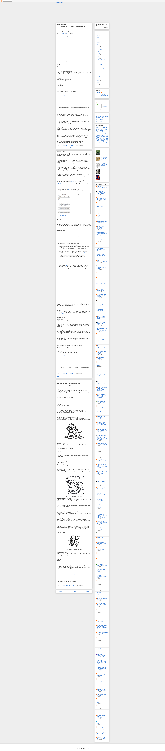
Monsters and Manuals (102, 221)
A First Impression (100, 500)
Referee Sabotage (100, 305)
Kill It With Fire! (100, 209)
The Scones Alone (101, 637)
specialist (103, 136)
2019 (98, 44)
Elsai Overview (99, 599)
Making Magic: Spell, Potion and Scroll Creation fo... (101, 65)
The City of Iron (100, 721)
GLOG (107, 142)
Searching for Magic (101, 422)
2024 (98, 37)
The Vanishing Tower (101, 272)
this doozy (68, 33)
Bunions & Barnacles (101, 694)
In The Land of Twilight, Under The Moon (102, 626)
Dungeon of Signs (101, 689)
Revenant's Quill (100, 339)
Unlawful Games (100, 537)
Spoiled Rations (100, 660)
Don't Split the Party (101, 429)
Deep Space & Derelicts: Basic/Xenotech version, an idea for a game (102, 377)
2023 (98, 39)
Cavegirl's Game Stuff (101, 374)
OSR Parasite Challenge (101, 621)
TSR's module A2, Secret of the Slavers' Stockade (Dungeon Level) (102, 205)
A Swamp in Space (101, 232)
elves (63, 375)
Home (74, 591)
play (99, 136)
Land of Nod (99, 448)
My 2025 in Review (100, 290)
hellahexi (99, 575)
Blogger (88, 748)
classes (97, 129)
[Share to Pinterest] (82, 145)
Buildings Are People (101, 527)
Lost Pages (99, 368)
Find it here (77, 58)
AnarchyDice (99, 648)
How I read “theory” (100, 285)
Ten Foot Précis (100, 102)
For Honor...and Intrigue (102, 732)
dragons (106, 141)
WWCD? (98, 300)
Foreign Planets (100, 254)
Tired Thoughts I (100, 644)
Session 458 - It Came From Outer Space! (104, 105)
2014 (98, 84)
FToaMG (99, 710)
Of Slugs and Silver (101, 243)
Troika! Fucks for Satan (101, 711)
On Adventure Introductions (102, 565)
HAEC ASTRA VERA (101, 401)
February (100, 76)
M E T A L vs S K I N (101, 698)
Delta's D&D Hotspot (101, 416)
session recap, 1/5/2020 (101, 543)
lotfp (65, 375)
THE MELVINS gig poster (101, 738)
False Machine (100, 248)
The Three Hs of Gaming (102, 632)
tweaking (101, 130)
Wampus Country (100, 459)
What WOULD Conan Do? (101, 301)
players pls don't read (100, 142)
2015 (98, 82)
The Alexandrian (100, 191)
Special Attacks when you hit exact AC (104, 158)
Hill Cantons (99, 277)
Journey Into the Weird (102, 598)
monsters (106, 130)
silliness (75, 587)
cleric (60, 375)
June (99, 56)
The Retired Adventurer (102, 333)
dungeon (97, 137)
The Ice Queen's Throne (102, 294)
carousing (72, 181)
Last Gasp (99, 493)
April (99, 73)
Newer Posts (59, 591)
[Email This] (77, 145)
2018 (98, 46)
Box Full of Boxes (101, 394)
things (101, 137)
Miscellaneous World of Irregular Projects (102, 643)
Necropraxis (99, 477)
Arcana (60, 245)
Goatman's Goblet (101, 521)
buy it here (62, 580)
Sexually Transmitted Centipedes (101, 559)
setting (104, 133)
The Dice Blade (100, 564)
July (99, 54)
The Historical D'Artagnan (101, 733)
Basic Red (99, 410)
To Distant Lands (100, 553)
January (100, 78)
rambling (97, 133)
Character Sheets (99, 119)
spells (89, 375)
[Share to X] (79, 145)
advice (106, 131)
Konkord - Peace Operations (102, 261)
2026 (98, 33)
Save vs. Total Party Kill (102, 238)
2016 (98, 80)
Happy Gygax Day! (100, 717)
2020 (98, 42)
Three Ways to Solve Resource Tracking (104, 177)
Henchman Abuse (101, 542)
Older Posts (88, 591)
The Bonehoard (100, 705)
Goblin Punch (100, 309)
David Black (62, 33)
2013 (98, 85)
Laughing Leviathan (101, 603)
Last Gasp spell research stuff (63, 183)
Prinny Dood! (99, 538)
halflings (97, 140)
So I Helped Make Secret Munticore (68, 383)
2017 (98, 47)
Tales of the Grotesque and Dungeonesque (102, 198)
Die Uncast (99, 684)
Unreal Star (99, 654)
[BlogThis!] (78, 145)
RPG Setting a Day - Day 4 (102, 681)
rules (67, 147)
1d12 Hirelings (99, 695)
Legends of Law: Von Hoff (101, 460)
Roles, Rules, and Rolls (102, 202)
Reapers (98, 588)
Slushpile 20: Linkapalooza (102, 187)
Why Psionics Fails (100, 222)
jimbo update (99, 358)
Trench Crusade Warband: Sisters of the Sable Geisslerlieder (102, 396)
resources (64, 147)
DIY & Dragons (100, 289)
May (99, 58)
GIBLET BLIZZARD (101, 322)
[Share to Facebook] (80, 145)
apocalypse (102, 139)
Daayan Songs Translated (100, 727)
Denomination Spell (60, 313)
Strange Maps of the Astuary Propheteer (101, 505)
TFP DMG (102, 141)
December (100, 49)
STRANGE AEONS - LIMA (102, 330)
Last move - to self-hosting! (102, 444)
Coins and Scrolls (101, 265)
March (99, 74)
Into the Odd (99, 260)
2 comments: (71, 373)
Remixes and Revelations (100, 382)
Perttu (59, 170)
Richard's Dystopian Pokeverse (101, 284)
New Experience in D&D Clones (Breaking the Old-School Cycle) (101, 424)
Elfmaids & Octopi (101, 215)
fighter (103, 137)
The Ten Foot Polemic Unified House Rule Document (102, 117)
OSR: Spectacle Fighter (101, 383)
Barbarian (102, 138)
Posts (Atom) (76, 595)
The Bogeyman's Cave (102, 487)
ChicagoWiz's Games (101, 443)
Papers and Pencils (101, 304)
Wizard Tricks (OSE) (101, 407)
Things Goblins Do (100, 533)
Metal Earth (99, 345)
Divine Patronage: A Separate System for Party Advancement (102, 311)
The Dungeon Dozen (101, 673)
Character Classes (99, 121)
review (70, 587)
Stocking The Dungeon (102, 667)
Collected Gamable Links (101, 633)
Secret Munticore (61, 386)
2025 (98, 35)
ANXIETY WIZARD (101, 569)
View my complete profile (104, 95)
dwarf (107, 139)
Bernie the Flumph (101, 406)
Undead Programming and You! (103, 170)
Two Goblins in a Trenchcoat (100, 587)
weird (102, 129)
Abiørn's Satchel (100, 473)
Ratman (60, 147)
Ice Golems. (99, 560)
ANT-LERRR (99, 532)
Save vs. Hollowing (101, 453)
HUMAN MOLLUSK (101, 737)
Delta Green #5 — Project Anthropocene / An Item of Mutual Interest (102, 438)
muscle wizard (68, 375)
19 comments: (72, 145)
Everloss (99, 592)
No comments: (72, 585)
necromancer (73, 375)
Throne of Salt (100, 186)
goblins (106, 137)
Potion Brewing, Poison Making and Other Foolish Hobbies (101, 662)
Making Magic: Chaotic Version (64, 215)
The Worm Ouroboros (101, 478)
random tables (79, 375)
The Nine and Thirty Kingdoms (101, 352)
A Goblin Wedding (100, 729)
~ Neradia (99, 547)
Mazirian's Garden (101, 316)
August (99, 53)
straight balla (71, 147)
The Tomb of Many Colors (102, 199)
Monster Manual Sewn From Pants (102, 388)
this (68, 189)
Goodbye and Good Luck (101, 690)
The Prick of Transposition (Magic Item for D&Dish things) (102, 701)
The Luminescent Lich (102, 580)
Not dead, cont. (100, 685)
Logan (69, 170)
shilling (73, 587)
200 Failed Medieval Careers (104, 151)
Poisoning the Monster (101, 244)
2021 (98, 40)
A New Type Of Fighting (101, 402)
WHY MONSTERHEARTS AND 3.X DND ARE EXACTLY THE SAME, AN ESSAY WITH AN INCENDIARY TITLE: (102, 515)
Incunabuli (99, 499)
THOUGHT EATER (101, 481)
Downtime (99, 353)
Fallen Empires (100, 620)
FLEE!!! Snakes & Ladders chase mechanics (71, 26)
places (107, 136)
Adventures (102, 134)
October (100, 51)
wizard (58, 376)
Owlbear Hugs (100, 609)
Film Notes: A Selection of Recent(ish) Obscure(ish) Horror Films (102, 267)
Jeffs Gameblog (100, 357)
